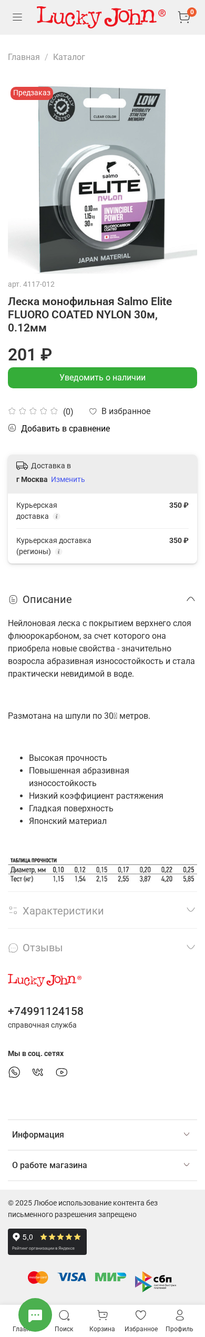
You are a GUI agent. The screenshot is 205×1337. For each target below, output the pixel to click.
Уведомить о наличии (102, 378)
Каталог (69, 57)
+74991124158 (46, 1011)
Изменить (68, 479)
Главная (24, 57)
